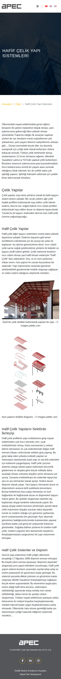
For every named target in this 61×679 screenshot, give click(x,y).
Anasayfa (7, 104)
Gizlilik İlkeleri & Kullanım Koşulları (30, 670)
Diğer (18, 104)
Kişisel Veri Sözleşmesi (30, 674)
